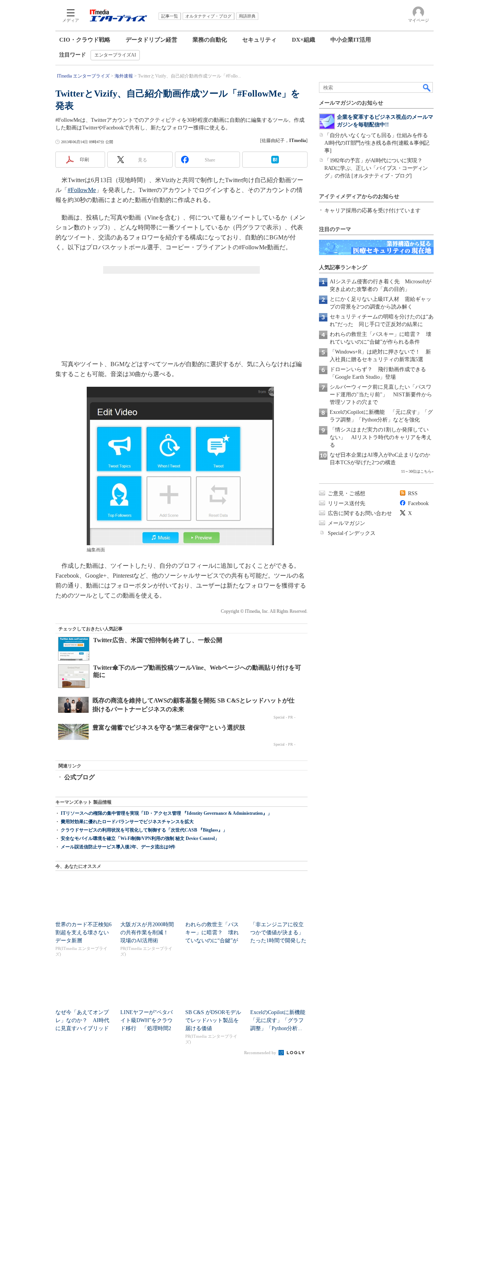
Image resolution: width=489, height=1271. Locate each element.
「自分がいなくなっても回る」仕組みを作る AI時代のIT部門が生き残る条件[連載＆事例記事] (378, 142)
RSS (413, 493)
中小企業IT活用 (350, 40)
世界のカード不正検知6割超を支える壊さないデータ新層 (83, 932)
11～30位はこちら (416, 471)
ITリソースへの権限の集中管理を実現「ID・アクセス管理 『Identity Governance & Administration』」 (166, 813)
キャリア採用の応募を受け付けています (372, 210)
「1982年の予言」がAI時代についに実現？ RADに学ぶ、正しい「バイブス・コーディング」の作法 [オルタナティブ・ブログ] (376, 168)
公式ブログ (79, 777)
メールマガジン (346, 523)
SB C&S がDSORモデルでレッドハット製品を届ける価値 (213, 1020)
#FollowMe (82, 190)
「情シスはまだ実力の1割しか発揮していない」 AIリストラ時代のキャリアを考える (381, 437)
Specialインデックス (352, 533)
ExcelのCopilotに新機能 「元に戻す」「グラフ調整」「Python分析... (280, 1020)
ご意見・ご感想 (346, 493)
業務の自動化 (210, 40)
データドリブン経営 (151, 40)
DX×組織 (303, 40)
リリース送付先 (346, 503)
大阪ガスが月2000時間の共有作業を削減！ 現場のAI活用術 (147, 932)
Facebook (418, 503)
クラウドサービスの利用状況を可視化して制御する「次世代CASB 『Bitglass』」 (144, 830)
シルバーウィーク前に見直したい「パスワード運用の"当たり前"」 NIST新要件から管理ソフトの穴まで (381, 394)
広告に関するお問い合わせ (360, 513)
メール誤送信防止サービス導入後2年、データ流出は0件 (118, 846)
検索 (427, 87)
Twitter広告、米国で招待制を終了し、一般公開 (157, 640)
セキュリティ (259, 40)
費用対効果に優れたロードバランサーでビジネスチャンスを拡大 (127, 821)
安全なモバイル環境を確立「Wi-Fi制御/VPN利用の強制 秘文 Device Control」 (140, 838)
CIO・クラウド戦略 (84, 40)
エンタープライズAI (115, 55)
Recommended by (260, 1052)
